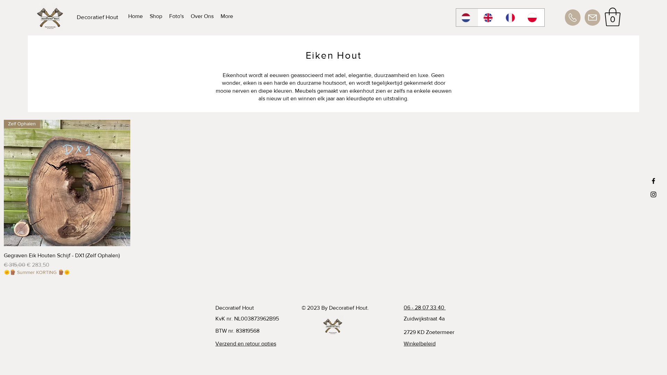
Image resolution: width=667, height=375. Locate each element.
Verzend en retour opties (245, 344)
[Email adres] (592, 17)
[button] (612, 17)
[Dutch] (467, 17)
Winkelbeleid (420, 344)
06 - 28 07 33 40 (425, 307)
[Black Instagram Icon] (653, 194)
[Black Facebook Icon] (653, 181)
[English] (489, 17)
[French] (511, 17)
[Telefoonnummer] (572, 17)
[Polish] (533, 17)
